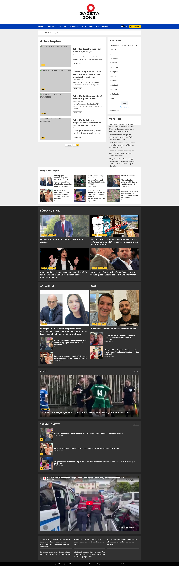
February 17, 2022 (78, 128)
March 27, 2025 (92, 186)
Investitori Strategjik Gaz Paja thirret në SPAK (113, 328)
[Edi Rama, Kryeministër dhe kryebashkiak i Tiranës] (64, 226)
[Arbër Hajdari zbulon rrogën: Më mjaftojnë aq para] (55, 56)
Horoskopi (106, 26)
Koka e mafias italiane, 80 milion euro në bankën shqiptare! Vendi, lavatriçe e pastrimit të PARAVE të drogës (63, 275)
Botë (65, 26)
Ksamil (114, 63)
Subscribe (136, 26)
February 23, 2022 (78, 54)
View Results (124, 107)
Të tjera (44, 113)
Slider (54, 234)
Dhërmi (115, 67)
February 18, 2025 (110, 342)
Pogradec (115, 72)
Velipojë (115, 85)
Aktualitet (50, 26)
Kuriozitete (74, 26)
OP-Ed (84, 26)
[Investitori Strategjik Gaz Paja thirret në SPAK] (114, 308)
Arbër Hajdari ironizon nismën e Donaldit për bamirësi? (88, 97)
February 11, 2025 (110, 356)
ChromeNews (114, 564)
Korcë (114, 76)
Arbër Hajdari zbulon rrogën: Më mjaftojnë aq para (87, 50)
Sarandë (115, 98)
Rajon (59, 26)
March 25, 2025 (126, 186)
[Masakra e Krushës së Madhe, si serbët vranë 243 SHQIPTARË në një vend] (113, 195)
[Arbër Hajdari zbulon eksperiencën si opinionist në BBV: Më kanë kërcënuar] (55, 129)
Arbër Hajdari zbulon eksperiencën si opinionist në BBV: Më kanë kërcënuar (87, 123)
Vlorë (114, 49)
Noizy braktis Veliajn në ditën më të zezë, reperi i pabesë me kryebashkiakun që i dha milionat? (122, 352)
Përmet (115, 81)
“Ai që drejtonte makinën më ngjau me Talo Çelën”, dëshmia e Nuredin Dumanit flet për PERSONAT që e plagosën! (122, 162)
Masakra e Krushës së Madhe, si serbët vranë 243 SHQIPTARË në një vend (129, 194)
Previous (68, 145)
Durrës (114, 54)
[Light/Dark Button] (123, 26)
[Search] (127, 26)
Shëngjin (115, 94)
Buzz (43, 65)
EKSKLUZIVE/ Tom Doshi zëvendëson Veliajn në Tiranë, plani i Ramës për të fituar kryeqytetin (113, 273)
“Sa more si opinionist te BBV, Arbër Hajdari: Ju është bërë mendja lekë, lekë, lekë (87, 74)
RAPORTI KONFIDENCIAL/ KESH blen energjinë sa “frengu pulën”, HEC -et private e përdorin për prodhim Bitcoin (114, 242)
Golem (114, 90)
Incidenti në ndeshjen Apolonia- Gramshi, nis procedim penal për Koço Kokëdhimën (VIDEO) (121, 137)
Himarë (115, 58)
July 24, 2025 (58, 466)
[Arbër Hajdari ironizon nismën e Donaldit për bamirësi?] (55, 104)
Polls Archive (114, 111)
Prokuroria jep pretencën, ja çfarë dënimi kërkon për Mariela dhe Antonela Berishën (121, 153)
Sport (91, 26)
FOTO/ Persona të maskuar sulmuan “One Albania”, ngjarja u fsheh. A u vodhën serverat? (122, 145)
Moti (97, 26)
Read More (77, 63)
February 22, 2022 (78, 101)
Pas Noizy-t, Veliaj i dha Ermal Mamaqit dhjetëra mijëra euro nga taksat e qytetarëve (120, 337)
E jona (40, 26)
